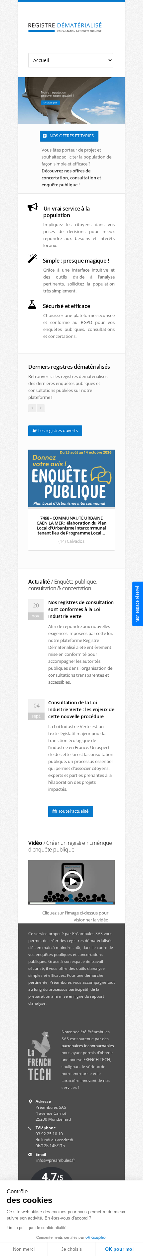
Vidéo (70, 846)
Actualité (62, 585)
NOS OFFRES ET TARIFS (71, 136)
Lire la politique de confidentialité (37, 1227)
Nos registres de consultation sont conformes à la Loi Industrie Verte (81, 609)
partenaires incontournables (88, 1045)
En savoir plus (50, 102)
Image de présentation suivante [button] (118, 100)
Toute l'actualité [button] (72, 811)
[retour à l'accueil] (65, 27)
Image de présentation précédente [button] (24, 100)
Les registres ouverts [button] (57, 430)
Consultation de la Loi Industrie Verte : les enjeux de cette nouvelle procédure (81, 709)
